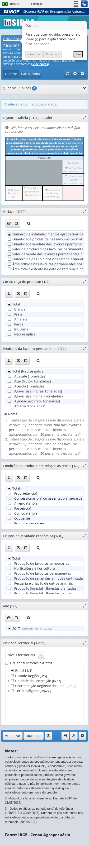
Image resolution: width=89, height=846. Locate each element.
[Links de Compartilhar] (74, 736)
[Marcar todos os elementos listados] (9, 224)
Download (34, 735)
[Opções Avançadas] (82, 736)
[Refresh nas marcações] (67, 74)
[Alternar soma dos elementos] (9, 294)
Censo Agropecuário (18, 39)
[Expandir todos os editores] (75, 74)
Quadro (11, 74)
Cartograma (30, 74)
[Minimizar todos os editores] (82, 74)
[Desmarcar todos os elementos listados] (16, 224)
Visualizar (12, 735)
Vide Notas (40, 64)
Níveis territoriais (21, 655)
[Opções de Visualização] (48, 736)
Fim (78, 54)
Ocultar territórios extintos (31, 663)
